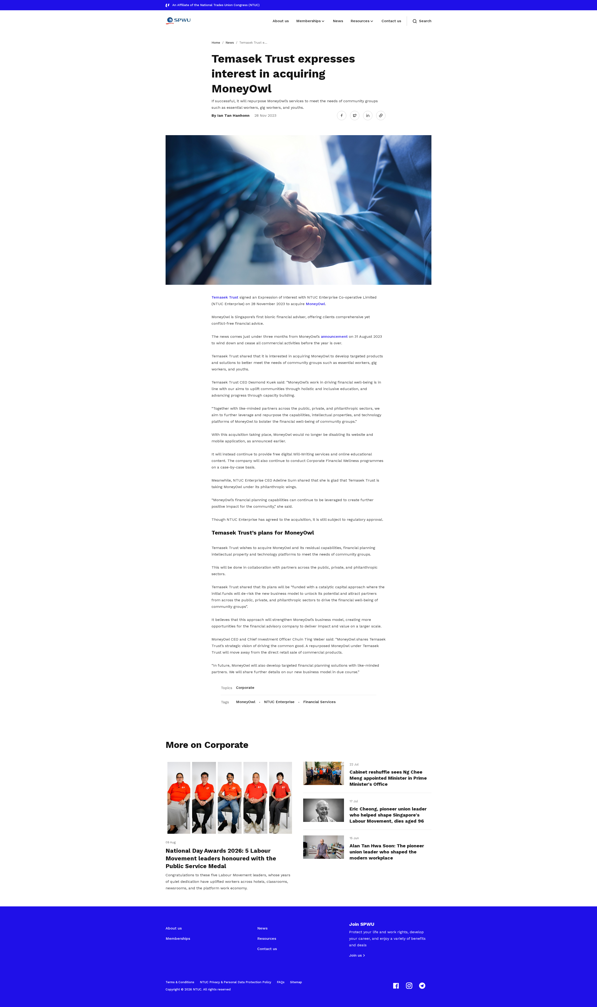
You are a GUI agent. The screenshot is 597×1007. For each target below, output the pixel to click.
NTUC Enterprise (279, 702)
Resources (266, 938)
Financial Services (319, 702)
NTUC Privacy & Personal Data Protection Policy (235, 982)
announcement (334, 336)
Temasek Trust (225, 297)
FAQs (281, 982)
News (230, 42)
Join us (355, 955)
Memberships (178, 938)
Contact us (267, 949)
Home (216, 42)
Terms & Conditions (180, 982)
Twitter (357, 115)
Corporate (245, 687)
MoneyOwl (315, 304)
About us (174, 928)
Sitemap (296, 982)
